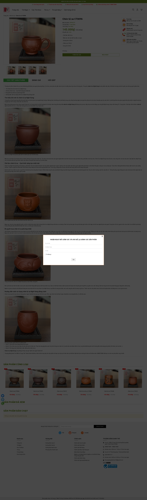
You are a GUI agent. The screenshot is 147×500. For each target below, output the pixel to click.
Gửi (73, 259)
